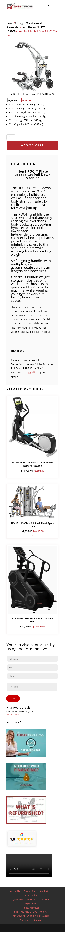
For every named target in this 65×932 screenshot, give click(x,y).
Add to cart (32, 145)
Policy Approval (31, 907)
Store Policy (31, 895)
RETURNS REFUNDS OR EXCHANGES (31, 915)
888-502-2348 (13, 714)
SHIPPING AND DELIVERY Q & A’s (30, 911)
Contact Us (45, 891)
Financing (25, 920)
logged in (31, 372)
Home (9, 23)
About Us (15, 891)
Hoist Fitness (29, 27)
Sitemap (38, 920)
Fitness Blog (30, 891)
